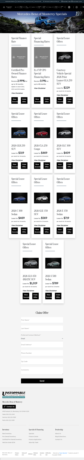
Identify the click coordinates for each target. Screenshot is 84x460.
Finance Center (33, 436)
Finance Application (35, 439)
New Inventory (6, 434)
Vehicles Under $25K (8, 442)
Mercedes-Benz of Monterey (7, 453)
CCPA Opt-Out (48, 453)
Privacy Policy (17, 453)
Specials (31, 434)
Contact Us (10, 407)
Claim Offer (24, 100)
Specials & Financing (36, 429)
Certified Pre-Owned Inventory (12, 439)
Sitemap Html (35, 453)
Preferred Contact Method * (31, 335)
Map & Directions (60, 436)
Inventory (5, 429)
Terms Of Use (24, 453)
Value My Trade (33, 442)
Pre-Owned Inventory (9, 436)
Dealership (59, 429)
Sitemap (30, 454)
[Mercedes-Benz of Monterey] (7, 7)
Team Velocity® (63, 453)
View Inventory (15, 100)
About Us (58, 434)
